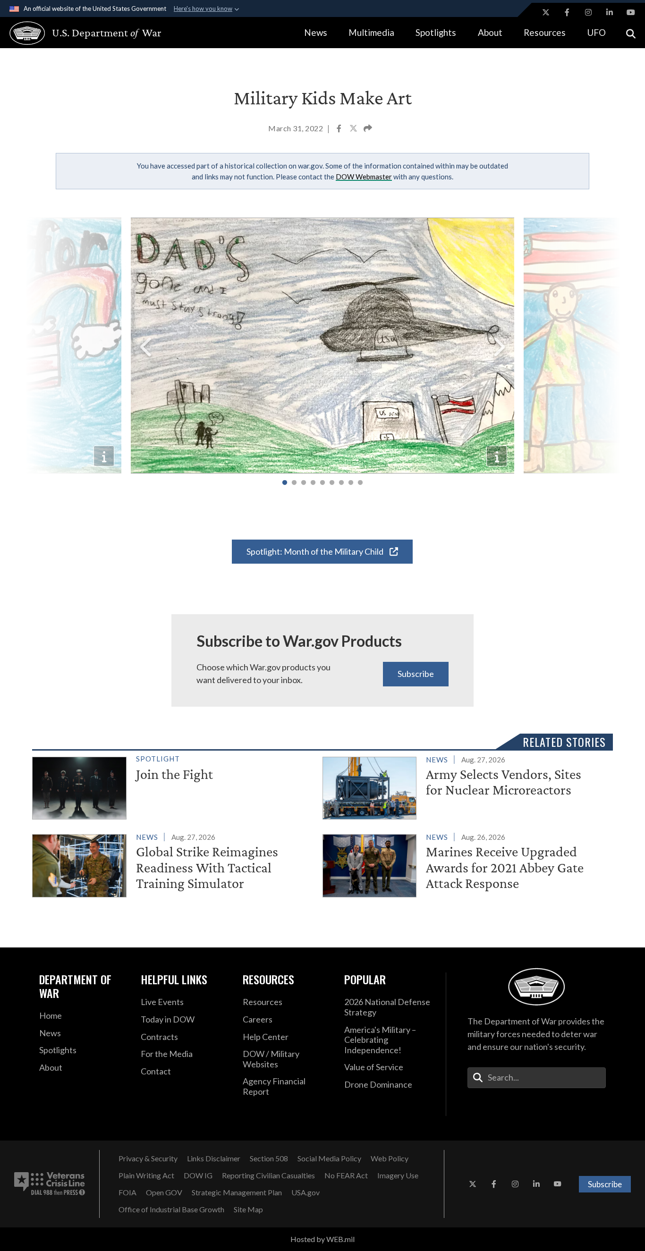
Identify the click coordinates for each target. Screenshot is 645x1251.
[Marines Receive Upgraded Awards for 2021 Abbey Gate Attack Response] (463, 863)
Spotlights (436, 32)
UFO (596, 32)
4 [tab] (313, 483)
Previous (146, 347)
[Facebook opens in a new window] (567, 12)
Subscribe (416, 673)
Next (498, 347)
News (315, 32)
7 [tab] (341, 483)
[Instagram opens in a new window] (588, 12)
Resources (545, 32)
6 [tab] (332, 483)
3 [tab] (303, 483)
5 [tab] (322, 483)
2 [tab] (294, 483)
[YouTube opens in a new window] (631, 12)
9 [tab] (360, 483)
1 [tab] (284, 483)
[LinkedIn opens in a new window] (610, 12)
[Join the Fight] (173, 786)
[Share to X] (354, 129)
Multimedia (371, 32)
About (490, 32)
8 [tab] (351, 483)
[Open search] (631, 32)
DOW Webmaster (364, 176)
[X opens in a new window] (546, 12)
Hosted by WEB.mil (322, 1238)
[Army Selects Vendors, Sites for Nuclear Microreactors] (463, 786)
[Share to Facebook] (340, 129)
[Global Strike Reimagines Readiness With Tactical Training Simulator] (173, 863)
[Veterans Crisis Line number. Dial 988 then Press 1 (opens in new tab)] (49, 1184)
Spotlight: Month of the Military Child (315, 551)
